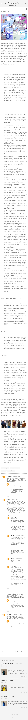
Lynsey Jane (9, 614)
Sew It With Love (7, 74)
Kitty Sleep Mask (18, 265)
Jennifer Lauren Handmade (19, 278)
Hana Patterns (22, 95)
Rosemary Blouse (14, 120)
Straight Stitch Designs (16, 135)
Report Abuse (14, 717)
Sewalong (4, 470)
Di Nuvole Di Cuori (12, 161)
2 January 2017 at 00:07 (15, 591)
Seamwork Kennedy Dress (10, 452)
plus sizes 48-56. (23, 205)
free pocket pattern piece (19, 303)
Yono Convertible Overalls (18, 100)
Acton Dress (14, 338)
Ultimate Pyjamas (23, 305)
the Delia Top (12, 76)
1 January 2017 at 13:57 (16, 476)
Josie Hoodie (15, 119)
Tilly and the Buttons (12, 388)
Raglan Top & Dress (14, 146)
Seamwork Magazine (8, 125)
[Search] (26, 4)
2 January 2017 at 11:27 (16, 518)
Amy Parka (19, 200)
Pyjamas (17, 220)
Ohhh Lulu (10, 241)
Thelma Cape (7, 211)
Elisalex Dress (8, 313)
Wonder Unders (20, 284)
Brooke (8, 591)
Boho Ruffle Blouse (17, 138)
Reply (8, 496)
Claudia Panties (9, 244)
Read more (24, 676)
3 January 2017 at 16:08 (17, 614)
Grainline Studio (17, 343)
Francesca (9, 476)
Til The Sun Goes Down (9, 249)
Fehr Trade (6, 168)
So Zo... (5, 231)
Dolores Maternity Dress (18, 231)
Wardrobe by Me (17, 192)
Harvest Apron (7, 278)
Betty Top (6, 205)
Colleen (8, 499)
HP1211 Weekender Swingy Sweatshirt (14, 181)
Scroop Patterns (7, 284)
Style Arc (6, 114)
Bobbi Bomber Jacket (18, 114)
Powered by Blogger (14, 714)
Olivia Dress (22, 161)
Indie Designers (5, 468)
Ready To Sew (7, 155)
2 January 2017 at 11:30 (16, 601)
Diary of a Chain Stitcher (11, 3)
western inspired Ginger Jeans (14, 431)
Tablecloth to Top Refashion (7, 680)
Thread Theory (9, 224)
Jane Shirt (18, 155)
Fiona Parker (14, 483)
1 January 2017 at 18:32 (16, 484)
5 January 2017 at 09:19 (16, 567)
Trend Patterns (7, 82)
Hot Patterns (6, 179)
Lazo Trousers (23, 223)
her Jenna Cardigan (22, 459)
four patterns (14, 84)
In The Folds (6, 270)
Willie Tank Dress (21, 125)
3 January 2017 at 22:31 (19, 535)
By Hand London (7, 311)
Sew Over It (6, 303)
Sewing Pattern (11, 470)
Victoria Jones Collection (17, 367)
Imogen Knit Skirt (22, 119)
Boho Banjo (7, 383)
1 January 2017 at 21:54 (15, 499)
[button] (26, 9)
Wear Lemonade (12, 210)
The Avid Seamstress (13, 145)
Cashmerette (7, 360)
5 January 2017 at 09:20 (16, 621)
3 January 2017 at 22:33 (19, 558)
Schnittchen (6, 200)
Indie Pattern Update (14, 468)
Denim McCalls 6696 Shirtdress (7, 696)
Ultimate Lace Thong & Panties (19, 242)
